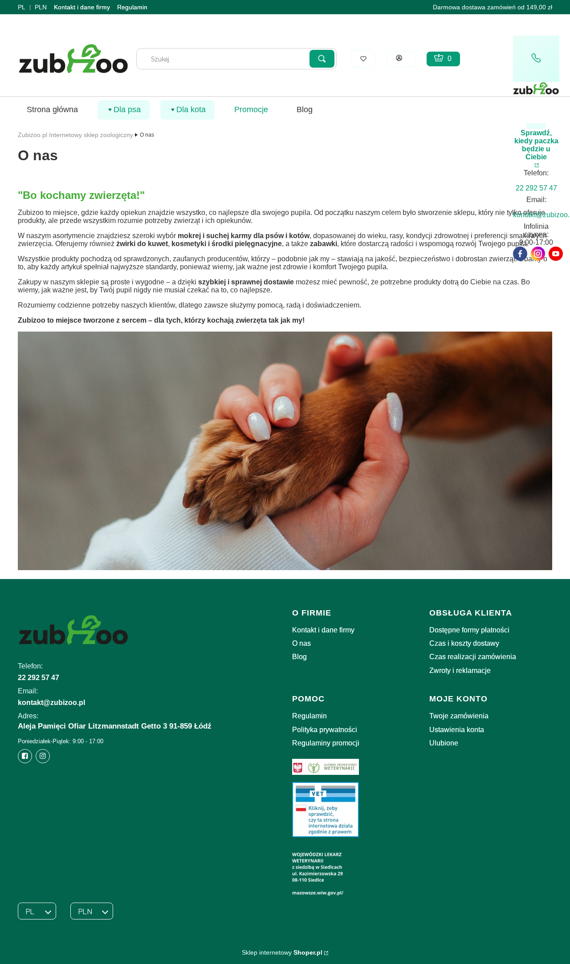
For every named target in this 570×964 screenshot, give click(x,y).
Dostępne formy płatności (469, 630)
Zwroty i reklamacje (460, 670)
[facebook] (520, 254)
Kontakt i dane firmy (82, 7)
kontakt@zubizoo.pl (51, 702)
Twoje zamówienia (459, 716)
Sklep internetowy (282, 952)
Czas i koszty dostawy (464, 643)
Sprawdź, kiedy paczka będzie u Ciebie (536, 145)
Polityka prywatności (324, 729)
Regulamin (132, 7)
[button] (321, 59)
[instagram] (538, 254)
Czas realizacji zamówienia (472, 656)
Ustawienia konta (456, 729)
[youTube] (556, 254)
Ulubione (443, 743)
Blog (299, 656)
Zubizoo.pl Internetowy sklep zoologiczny (75, 134)
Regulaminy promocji (325, 743)
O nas (301, 643)
